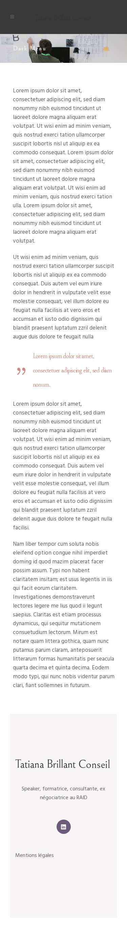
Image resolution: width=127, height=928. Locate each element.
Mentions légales (34, 855)
